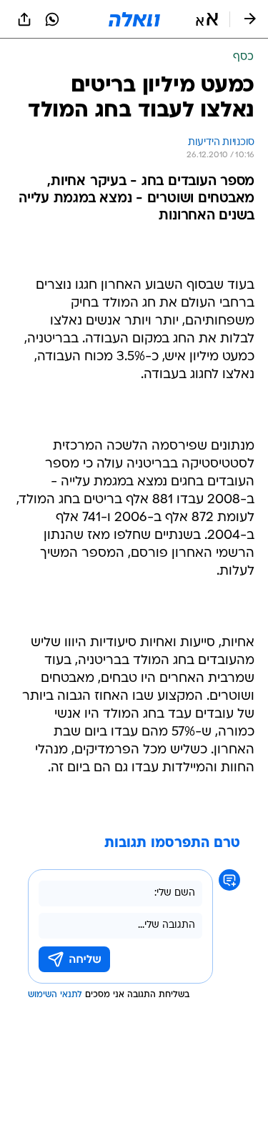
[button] (207, 19)
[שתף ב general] (24, 19)
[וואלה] (134, 19)
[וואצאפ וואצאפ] (52, 19)
